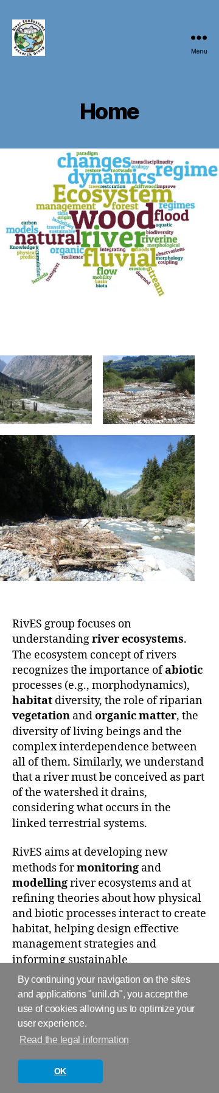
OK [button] (60, 1071)
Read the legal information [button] (74, 1040)
